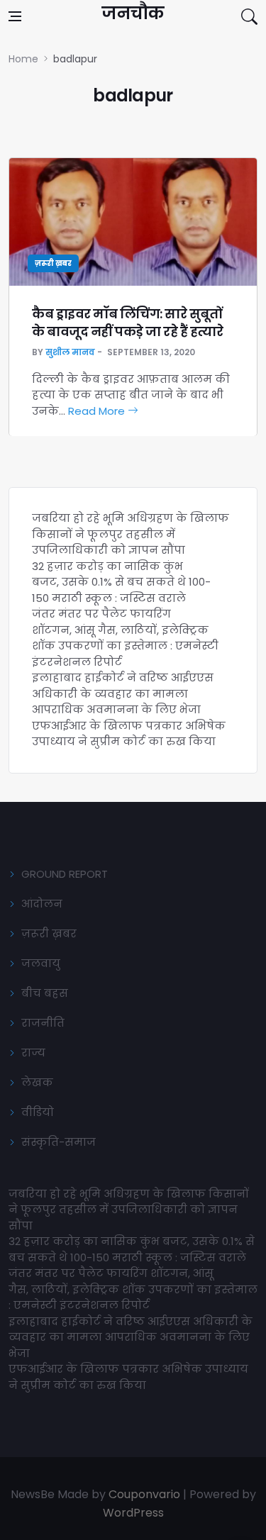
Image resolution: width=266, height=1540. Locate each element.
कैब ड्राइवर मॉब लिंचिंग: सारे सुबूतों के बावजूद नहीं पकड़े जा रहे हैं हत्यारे (127, 322)
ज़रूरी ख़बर (53, 263)
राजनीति (43, 1022)
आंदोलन (41, 903)
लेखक (37, 1082)
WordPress (133, 1513)
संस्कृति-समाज (58, 1141)
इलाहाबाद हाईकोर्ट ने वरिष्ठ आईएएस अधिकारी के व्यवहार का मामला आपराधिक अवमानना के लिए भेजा (123, 693)
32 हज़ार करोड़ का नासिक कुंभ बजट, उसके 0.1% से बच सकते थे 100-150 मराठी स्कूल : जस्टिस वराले (121, 582)
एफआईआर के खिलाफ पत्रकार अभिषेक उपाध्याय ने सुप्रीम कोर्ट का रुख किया (129, 733)
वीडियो (37, 1112)
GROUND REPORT (64, 873)
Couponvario (144, 1494)
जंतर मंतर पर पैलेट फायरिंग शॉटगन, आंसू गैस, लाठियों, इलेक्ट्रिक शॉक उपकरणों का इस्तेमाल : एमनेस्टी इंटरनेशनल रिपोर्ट (125, 637)
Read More (98, 410)
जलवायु (40, 963)
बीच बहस (44, 993)
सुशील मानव (70, 352)
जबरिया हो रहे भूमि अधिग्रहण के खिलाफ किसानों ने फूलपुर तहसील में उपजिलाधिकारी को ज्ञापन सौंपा (130, 533)
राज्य (33, 1052)
